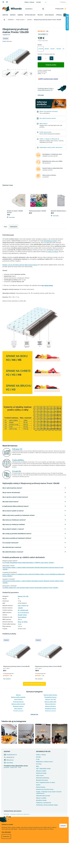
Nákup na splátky (41, 798)
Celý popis (41, 95)
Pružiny (23, 605)
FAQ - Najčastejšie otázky (43, 768)
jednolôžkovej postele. (50, 241)
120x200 (20, 608)
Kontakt (38, 2)
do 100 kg (24, 622)
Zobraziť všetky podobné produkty (34, 684)
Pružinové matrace (18, 701)
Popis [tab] (5, 226)
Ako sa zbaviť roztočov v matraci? (13, 529)
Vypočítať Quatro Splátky (50, 79)
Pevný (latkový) (22, 617)
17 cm (19, 624)
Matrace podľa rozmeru (50, 695)
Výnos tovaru (40, 775)
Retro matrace (18, 708)
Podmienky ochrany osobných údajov (47, 805)
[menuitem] (5, 15)
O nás (37, 759)
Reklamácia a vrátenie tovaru (44, 761)
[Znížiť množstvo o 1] (39, 58)
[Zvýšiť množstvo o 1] (51, 58)
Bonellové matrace (18, 706)
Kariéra (38, 785)
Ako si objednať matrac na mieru (45, 782)
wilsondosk (9, 762)
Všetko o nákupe (29, 2)
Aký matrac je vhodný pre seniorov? (14, 520)
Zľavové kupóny (40, 787)
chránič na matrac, (53, 251)
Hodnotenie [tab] (13, 226)
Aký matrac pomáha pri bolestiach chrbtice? (16, 538)
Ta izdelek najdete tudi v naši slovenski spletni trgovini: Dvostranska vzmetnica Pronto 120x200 (30, 587)
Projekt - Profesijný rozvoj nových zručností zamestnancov (48, 792)
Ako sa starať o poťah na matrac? (13, 511)
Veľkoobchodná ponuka (43, 795)
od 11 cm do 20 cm (23, 612)
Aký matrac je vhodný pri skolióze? (13, 524)
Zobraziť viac (34, 714)
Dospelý (20, 615)
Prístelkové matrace (50, 708)
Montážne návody (41, 800)
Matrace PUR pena (50, 706)
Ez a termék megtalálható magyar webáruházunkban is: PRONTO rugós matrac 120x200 (28, 562)
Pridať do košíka (51, 65)
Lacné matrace (18, 699)
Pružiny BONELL (18, 460)
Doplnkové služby (41, 773)
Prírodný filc (16, 471)
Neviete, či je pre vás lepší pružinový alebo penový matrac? (20, 265)
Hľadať (43, 9)
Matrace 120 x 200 (23, 596)
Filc (27, 605)
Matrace (18, 695)
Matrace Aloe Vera (50, 704)
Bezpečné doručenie (42, 780)
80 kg (19, 622)
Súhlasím (63, 825)
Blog (37, 766)
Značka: (7, 41)
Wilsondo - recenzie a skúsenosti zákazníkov (17, 814)
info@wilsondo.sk (11, 754)
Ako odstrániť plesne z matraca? (12, 552)
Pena (19, 605)
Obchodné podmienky (42, 778)
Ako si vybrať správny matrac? (12, 488)
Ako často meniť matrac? (10, 501)
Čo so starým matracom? (10, 543)
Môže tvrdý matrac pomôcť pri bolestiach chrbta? (18, 515)
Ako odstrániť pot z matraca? (11, 547)
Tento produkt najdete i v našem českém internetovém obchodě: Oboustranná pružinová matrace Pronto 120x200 (32, 568)
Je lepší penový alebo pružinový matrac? (15, 506)
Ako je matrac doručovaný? (11, 492)
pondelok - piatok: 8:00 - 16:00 (16, 766)
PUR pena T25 (17, 449)
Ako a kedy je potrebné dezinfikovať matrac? (16, 533)
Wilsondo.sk (9, 760)
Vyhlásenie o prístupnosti (43, 802)
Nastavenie (6, 836)
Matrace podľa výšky (50, 701)
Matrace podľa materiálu (18, 697)
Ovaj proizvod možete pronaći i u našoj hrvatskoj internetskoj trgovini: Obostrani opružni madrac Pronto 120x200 (33, 581)
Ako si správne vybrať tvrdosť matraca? (15, 497)
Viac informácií (6, 832)
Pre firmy (38, 764)
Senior (25, 615)
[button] (8, 69)
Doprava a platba (41, 771)
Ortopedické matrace (50, 697)
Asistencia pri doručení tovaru (45, 789)
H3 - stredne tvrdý (23, 610)
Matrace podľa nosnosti (18, 704)
